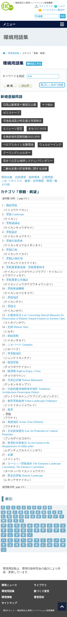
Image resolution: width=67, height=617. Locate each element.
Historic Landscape (25, 475)
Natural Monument (25, 380)
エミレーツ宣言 (12, 128)
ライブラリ (40, 585)
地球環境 (34, 177)
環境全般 (6, 177)
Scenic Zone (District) (25, 421)
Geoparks (20, 344)
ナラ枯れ (47, 104)
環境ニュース (9, 585)
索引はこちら (34, 63)
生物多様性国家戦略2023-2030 (21, 136)
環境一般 (51, 180)
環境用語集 (13, 53)
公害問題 (47, 177)
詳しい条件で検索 (53, 85)
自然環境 (20, 177)
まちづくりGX (37, 128)
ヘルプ (61, 6)
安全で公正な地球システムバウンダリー (28, 160)
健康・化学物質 (34, 180)
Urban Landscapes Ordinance (32, 400)
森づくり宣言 (41, 591)
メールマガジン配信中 (53, 10)
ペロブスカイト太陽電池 (18, 144)
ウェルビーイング (50, 144)
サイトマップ (46, 6)
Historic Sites (18, 327)
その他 (5, 184)
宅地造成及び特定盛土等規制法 (22, 120)
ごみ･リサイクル (11, 180)
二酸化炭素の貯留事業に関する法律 (25, 168)
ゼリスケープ (11, 112)
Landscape (15, 214)
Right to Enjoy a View (24, 371)
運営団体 (39, 597)
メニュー (9, 24)
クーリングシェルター (17, 152)
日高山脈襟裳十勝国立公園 (19, 104)
